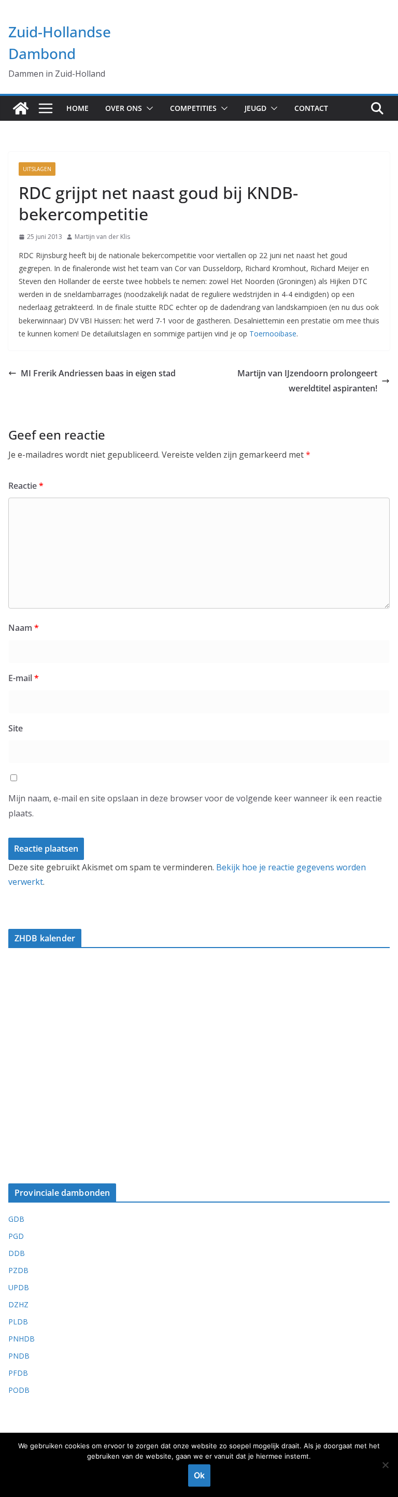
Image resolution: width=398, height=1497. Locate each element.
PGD (16, 1236)
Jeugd (255, 108)
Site (15, 728)
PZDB (18, 1270)
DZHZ (18, 1304)
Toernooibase (272, 333)
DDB (16, 1253)
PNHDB (21, 1339)
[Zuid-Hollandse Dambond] (20, 108)
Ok (199, 1475)
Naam (23, 627)
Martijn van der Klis (102, 236)
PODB (19, 1390)
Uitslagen (37, 169)
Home (77, 108)
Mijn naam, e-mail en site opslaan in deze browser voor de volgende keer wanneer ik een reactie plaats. (195, 806)
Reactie (26, 485)
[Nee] (385, 1465)
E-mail (23, 678)
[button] (147, 108)
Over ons (123, 108)
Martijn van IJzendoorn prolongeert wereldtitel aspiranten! (307, 381)
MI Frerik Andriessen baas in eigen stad (98, 373)
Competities (193, 108)
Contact (311, 108)
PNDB (19, 1356)
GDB (16, 1219)
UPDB (18, 1287)
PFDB (18, 1373)
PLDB (18, 1321)
